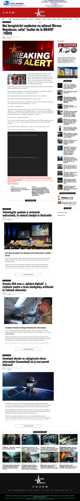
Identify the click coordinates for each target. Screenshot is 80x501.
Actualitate (31, 19)
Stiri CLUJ (39, 498)
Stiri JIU (58, 498)
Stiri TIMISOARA (38, 499)
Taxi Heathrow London (62, 212)
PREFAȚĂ (9, 19)
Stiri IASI (54, 498)
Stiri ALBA (6, 498)
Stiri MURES (71, 498)
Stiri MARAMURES (64, 498)
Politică (44, 19)
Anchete (59, 19)
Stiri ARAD (11, 498)
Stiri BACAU (21, 498)
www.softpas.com (61, 215)
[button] (67, 72)
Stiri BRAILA (51, 499)
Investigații (64, 19)
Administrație (38, 19)
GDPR (40, 22)
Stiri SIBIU (32, 499)
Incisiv (9, 37)
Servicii (70, 19)
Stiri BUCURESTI (33, 498)
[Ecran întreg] (75, 77)
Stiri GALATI (49, 498)
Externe (49, 19)
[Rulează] (59, 77)
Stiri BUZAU (27, 498)
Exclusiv (54, 19)
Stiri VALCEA (45, 499)
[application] (28, 143)
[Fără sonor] (73, 77)
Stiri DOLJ (44, 498)
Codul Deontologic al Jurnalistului (20, 19)
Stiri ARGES (16, 498)
